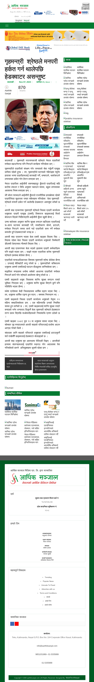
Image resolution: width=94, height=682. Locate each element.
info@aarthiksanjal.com (47, 646)
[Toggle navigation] (7, 25)
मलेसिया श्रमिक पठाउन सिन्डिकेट (11, 413)
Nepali (26, 21)
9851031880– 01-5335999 (47, 654)
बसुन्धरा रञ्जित (47, 535)
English (19, 21)
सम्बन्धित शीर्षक (14, 393)
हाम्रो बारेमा (48, 604)
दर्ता (12, 494)
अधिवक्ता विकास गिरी (47, 560)
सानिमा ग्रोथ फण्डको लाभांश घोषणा (30, 413)
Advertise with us (48, 589)
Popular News (48, 581)
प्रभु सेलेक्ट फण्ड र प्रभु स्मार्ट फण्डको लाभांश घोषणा (51, 414)
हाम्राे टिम (15, 523)
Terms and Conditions (48, 593)
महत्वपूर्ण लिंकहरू (18, 570)
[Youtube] (16, 624)
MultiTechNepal (72, 678)
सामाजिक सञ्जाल (18, 617)
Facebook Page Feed (76, 241)
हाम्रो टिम (48, 600)
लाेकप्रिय (70, 127)
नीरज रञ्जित (47, 542)
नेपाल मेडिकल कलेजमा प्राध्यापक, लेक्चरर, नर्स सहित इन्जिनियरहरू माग (32, 438)
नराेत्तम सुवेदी (47, 554)
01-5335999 (47, 663)
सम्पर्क (48, 596)
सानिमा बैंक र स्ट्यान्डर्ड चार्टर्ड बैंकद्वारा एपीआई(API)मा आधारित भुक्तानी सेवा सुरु (83, 172)
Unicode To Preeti (48, 585)
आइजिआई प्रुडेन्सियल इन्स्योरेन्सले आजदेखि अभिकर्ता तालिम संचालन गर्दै (51, 442)
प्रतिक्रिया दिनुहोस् (16, 377)
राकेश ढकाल (47, 548)
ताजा (68, 59)
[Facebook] (12, 624)
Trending (48, 577)
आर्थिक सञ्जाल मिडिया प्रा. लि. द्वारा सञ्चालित (31, 470)
